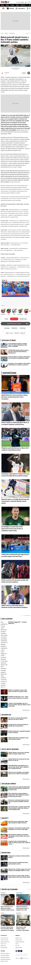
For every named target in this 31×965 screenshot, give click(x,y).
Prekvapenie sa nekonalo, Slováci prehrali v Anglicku (19, 856)
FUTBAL (12, 5)
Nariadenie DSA (4, 947)
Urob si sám (19, 893)
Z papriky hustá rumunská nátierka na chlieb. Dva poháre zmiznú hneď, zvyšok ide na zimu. (19, 843)
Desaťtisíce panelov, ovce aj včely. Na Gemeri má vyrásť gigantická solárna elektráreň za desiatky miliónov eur (8, 908)
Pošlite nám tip (14, 319)
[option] (8, 912)
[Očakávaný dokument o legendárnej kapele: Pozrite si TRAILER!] (4, 733)
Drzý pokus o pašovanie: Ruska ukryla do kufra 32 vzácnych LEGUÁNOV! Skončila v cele (18, 801)
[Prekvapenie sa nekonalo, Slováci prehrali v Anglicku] (4, 857)
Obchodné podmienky (20, 942)
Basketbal (6, 852)
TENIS (17, 5)
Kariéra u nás (3, 943)
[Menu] (29, 5)
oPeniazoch (4, 893)
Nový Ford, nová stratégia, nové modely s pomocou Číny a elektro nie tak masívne (18, 773)
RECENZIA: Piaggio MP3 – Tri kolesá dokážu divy (17, 622)
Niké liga (12, 8)
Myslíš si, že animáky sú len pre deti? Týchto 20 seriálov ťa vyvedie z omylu (17, 690)
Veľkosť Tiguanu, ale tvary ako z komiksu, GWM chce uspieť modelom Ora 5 (18, 753)
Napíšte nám (3, 945)
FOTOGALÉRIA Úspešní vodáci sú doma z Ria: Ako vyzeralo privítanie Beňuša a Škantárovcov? (18, 351)
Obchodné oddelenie (5, 955)
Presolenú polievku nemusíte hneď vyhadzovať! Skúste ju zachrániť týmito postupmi (23, 908)
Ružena (22, 2)
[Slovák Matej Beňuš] (15, 56)
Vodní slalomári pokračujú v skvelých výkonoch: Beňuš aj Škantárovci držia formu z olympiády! (17, 345)
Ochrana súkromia (4, 940)
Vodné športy (12, 33)
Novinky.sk (6, 714)
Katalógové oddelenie (5, 957)
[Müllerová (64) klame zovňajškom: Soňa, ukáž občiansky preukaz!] (4, 739)
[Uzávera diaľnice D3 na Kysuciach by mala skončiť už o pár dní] (4, 760)
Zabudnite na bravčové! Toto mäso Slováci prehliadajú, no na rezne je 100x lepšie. (18, 828)
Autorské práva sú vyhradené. (22, 955)
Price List (17, 945)
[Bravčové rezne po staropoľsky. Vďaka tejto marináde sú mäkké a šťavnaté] (4, 823)
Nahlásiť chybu (23, 319)
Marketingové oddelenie (6, 959)
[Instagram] (19, 951)
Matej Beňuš (14, 328)
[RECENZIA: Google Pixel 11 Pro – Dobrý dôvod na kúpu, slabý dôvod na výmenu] (4, 698)
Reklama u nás (18, 938)
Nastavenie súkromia (5, 942)
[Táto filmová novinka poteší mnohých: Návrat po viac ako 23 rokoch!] (4, 719)
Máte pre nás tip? (4, 961)
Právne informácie (4, 938)
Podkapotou (20, 913)
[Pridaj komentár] (28, 73)
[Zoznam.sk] (18, 958)
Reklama (18, 935)
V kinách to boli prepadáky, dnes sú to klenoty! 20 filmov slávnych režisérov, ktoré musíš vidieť (19, 705)
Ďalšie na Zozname (10, 889)
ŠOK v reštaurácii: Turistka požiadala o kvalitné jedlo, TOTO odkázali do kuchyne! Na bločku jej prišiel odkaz (18, 795)
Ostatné (6, 33)
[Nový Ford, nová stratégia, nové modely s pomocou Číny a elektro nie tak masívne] (4, 774)
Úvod (2, 33)
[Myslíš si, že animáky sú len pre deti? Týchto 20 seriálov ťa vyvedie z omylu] (4, 692)
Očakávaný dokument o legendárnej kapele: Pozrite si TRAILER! (19, 731)
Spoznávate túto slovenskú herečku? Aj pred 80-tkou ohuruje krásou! (18, 725)
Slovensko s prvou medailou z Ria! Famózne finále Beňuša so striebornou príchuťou (19, 364)
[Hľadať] (26, 5)
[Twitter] (21, 951)
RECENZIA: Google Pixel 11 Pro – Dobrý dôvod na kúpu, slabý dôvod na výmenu (18, 697)
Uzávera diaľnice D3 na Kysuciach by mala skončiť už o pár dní (18, 759)
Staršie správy (26, 710)
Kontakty (3, 951)
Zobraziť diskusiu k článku (17, 324)
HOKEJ (7, 5)
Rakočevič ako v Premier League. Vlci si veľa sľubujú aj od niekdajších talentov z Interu (19, 869)
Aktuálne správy (9, 783)
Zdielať (24, 73)
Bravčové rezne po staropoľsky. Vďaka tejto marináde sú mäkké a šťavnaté (18, 822)
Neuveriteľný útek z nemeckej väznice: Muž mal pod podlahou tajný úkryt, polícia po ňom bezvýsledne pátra (19, 808)
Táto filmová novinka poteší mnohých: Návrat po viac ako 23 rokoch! (17, 718)
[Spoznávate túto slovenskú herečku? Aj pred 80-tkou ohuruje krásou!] (4, 726)
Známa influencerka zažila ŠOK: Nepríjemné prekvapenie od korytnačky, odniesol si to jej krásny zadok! (19, 788)
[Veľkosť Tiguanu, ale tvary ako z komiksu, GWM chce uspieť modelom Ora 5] (4, 754)
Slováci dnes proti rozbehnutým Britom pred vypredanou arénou (18, 863)
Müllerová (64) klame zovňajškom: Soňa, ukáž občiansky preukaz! (18, 738)
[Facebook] (17, 951)
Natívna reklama (19, 947)
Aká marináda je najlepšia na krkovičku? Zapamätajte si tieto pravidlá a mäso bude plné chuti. (18, 836)
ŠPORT (2, 5)
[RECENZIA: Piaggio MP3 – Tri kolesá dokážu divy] (4, 654)
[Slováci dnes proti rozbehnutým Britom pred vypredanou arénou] (4, 864)
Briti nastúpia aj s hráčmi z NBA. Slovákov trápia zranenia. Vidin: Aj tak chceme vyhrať (19, 876)
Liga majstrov (21, 8)
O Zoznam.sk (4, 935)
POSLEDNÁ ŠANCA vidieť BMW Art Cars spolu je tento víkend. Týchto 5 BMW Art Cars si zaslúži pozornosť (18, 767)
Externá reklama (19, 940)
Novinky (3, 913)
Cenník (17, 943)
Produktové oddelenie (5, 953)
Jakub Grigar (22, 328)
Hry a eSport (7, 618)
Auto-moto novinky (10, 749)
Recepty (5, 818)
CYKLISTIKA (23, 5)
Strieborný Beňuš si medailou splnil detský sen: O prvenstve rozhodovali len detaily (19, 357)
